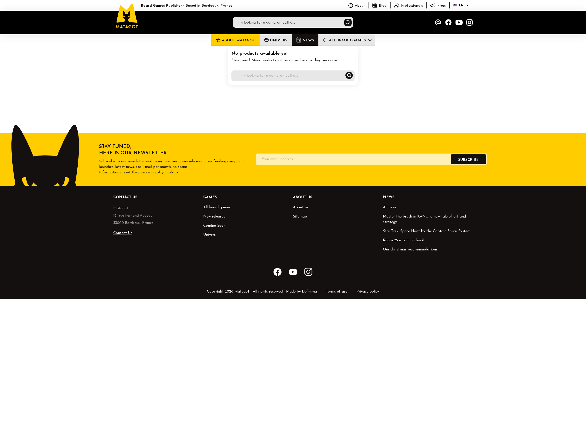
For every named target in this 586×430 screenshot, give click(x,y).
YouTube (459, 22)
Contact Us (122, 233)
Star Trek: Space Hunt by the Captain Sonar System (426, 231)
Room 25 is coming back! (403, 240)
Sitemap (300, 216)
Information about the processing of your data (138, 172)
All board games (217, 207)
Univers (209, 235)
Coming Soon (214, 226)
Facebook (448, 22)
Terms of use (336, 291)
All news (389, 207)
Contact (438, 22)
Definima (309, 291)
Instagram (469, 22)
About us (300, 207)
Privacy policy (367, 291)
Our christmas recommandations (410, 249)
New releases (214, 216)
